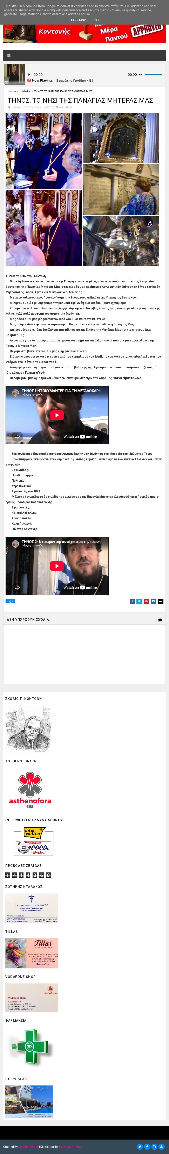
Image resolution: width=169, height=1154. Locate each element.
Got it (96, 20)
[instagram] (154, 1147)
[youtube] (161, 1147)
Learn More (78, 20)
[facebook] (147, 1147)
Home (12, 91)
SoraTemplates (28, 1146)
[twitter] (140, 1147)
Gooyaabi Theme (70, 1146)
